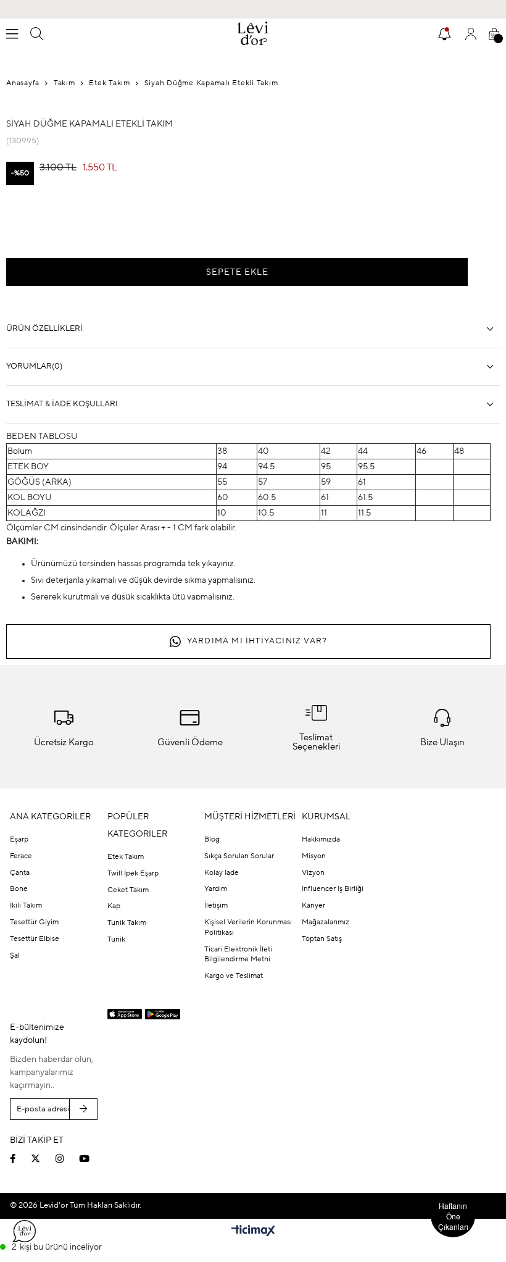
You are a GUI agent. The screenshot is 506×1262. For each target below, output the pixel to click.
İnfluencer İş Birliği (332, 889)
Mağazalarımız (325, 922)
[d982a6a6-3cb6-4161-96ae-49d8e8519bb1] (407, 1130)
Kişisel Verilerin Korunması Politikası (248, 928)
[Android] (162, 1014)
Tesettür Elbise (34, 939)
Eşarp (19, 839)
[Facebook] (20, 1158)
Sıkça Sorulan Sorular (239, 856)
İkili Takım (26, 905)
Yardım (215, 889)
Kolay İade (221, 873)
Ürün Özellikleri (44, 329)
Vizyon (313, 873)
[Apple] (125, 1014)
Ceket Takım (128, 890)
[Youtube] (92, 1158)
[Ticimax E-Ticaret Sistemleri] (253, 1232)
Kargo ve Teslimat (233, 976)
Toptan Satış (322, 939)
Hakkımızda (321, 839)
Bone (19, 889)
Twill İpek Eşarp (133, 873)
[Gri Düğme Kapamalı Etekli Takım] (80, 223)
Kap (113, 906)
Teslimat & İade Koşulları (62, 404)
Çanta (20, 873)
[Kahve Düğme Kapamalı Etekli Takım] (31, 223)
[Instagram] (67, 1158)
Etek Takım (125, 857)
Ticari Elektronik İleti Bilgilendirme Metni (238, 955)
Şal (15, 955)
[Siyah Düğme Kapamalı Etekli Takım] (129, 223)
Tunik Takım (126, 923)
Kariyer (313, 905)
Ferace (21, 856)
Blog (212, 839)
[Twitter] (43, 1158)
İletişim (216, 905)
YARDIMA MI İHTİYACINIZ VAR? (257, 641)
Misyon (314, 856)
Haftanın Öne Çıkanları (453, 1216)
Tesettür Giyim (34, 922)
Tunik (116, 939)
